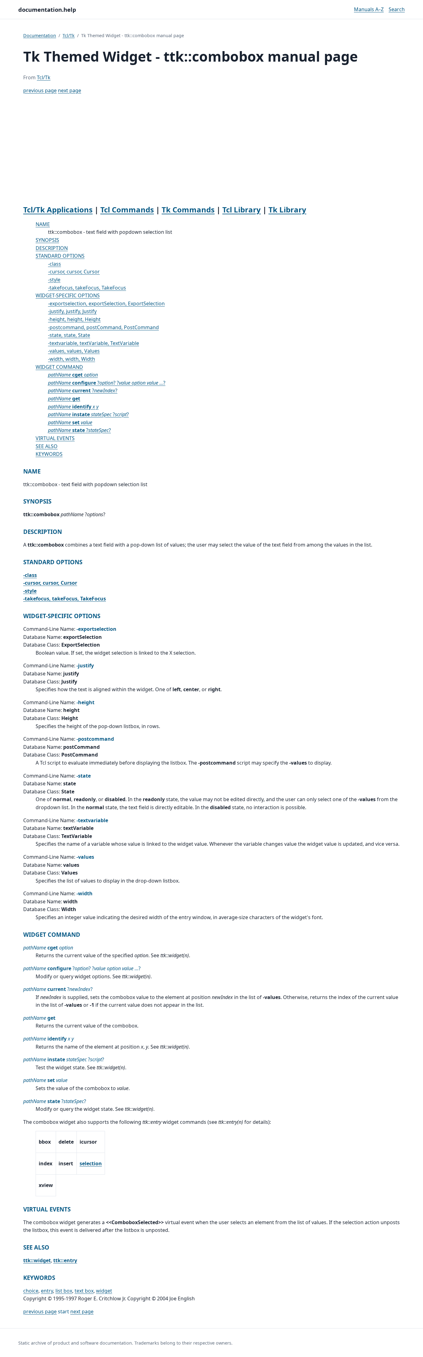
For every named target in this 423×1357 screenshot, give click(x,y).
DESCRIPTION (52, 248)
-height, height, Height (74, 319)
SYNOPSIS (47, 240)
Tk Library (287, 209)
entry (47, 1290)
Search (397, 9)
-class (54, 263)
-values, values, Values (74, 350)
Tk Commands (188, 209)
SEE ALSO (47, 446)
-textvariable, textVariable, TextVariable (93, 343)
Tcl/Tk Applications (58, 209)
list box (63, 1290)
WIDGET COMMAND (59, 367)
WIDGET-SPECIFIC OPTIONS (68, 295)
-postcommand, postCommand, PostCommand (103, 327)
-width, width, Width (71, 359)
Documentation (39, 35)
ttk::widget (37, 1260)
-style (54, 279)
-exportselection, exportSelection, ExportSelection (106, 303)
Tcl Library (241, 209)
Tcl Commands (127, 209)
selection (91, 1163)
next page (69, 90)
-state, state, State (69, 335)
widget (104, 1290)
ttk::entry (65, 1260)
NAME (43, 224)
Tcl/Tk (69, 35)
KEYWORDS (49, 454)
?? (82, 390)
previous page (40, 90)
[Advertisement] (211, 150)
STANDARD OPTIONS (60, 255)
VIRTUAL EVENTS (55, 438)
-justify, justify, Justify (72, 311)
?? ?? (106, 382)
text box (84, 1290)
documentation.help (47, 9)
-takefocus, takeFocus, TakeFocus (87, 287)
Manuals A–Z (369, 9)
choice (30, 1290)
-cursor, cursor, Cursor (74, 271)
